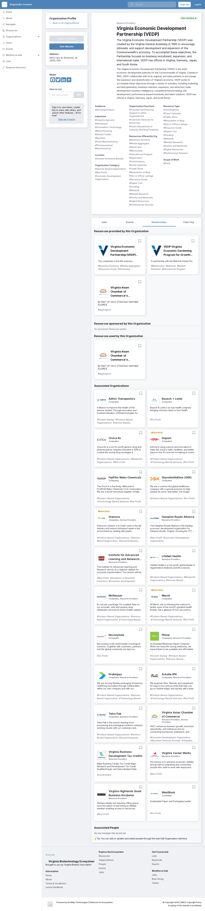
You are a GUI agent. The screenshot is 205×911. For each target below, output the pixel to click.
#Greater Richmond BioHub (109, 158)
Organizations (11, 36)
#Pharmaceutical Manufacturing (104, 147)
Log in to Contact (66, 38)
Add (79, 94)
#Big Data (100, 138)
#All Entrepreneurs (104, 109)
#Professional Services (141, 204)
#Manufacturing (103, 131)
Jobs (101, 872)
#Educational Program (140, 154)
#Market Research (138, 194)
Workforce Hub (12, 55)
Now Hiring (157, 879)
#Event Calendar (138, 165)
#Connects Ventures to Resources (141, 121)
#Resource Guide (138, 179)
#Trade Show (136, 168)
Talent (155, 883)
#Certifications (137, 161)
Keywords (157, 860)
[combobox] (152, 4)
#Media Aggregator (139, 143)
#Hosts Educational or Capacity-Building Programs (143, 128)
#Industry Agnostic (105, 120)
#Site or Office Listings (141, 176)
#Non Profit (101, 172)
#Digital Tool (136, 183)
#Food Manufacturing (106, 141)
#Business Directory (139, 140)
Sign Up (184, 4)
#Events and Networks (141, 197)
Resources (9, 30)
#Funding (134, 186)
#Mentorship (136, 150)
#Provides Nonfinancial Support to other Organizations (142, 112)
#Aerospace (101, 123)
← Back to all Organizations (64, 23)
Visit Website (67, 46)
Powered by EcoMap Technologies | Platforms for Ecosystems (84, 902)
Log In (198, 4)
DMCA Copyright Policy (191, 902)
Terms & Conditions (56, 883)
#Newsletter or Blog (139, 172)
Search (155, 864)
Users (7, 42)
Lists (6, 61)
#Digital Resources (139, 201)
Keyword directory (14, 67)
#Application (135, 158)
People (102, 864)
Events (7, 49)
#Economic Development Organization (108, 177)
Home (7, 12)
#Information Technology (108, 127)
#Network (134, 190)
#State (166, 163)
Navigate (9, 24)
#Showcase (135, 147)
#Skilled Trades (103, 134)
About (7, 18)
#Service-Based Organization (110, 169)
